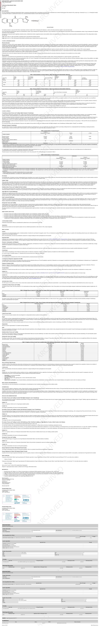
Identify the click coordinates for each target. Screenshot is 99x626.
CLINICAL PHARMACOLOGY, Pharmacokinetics (58, 239)
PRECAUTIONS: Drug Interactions (67, 66)
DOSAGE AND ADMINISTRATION (57, 272)
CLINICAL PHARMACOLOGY (42, 272)
